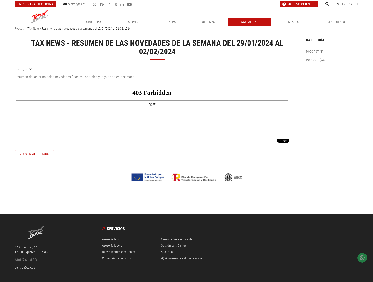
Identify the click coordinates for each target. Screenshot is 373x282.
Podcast (20, 28)
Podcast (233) (316, 60)
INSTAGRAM (109, 5)
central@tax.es (77, 4)
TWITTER (94, 5)
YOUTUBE (130, 5)
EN (344, 4)
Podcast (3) (314, 51)
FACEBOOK (102, 5)
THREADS (116, 5)
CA (350, 4)
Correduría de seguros (116, 258)
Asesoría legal (111, 239)
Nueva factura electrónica (119, 252)
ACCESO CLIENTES (301, 4)
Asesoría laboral (112, 245)
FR (357, 4)
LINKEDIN (122, 5)
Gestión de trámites (173, 245)
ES (337, 4)
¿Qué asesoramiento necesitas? (181, 258)
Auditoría (167, 252)
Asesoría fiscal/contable (177, 239)
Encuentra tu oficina (35, 4)
